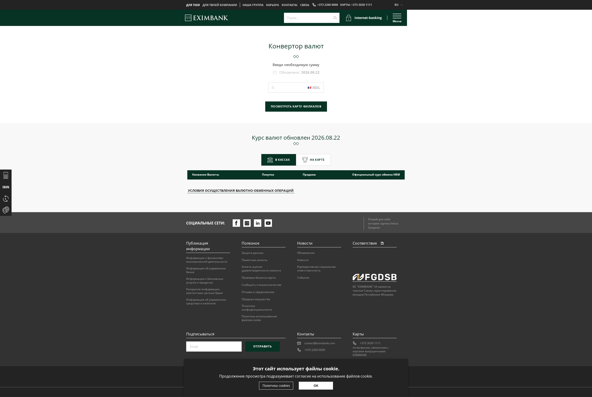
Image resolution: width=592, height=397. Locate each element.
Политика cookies (276, 385)
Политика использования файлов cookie (259, 318)
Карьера (272, 5)
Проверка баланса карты (259, 278)
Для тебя (193, 5)
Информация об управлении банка (206, 270)
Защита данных (252, 253)
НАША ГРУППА (253, 5)
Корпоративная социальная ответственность (316, 268)
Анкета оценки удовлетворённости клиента (261, 268)
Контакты (289, 5)
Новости (303, 260)
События (303, 278)
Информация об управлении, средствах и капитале (206, 301)
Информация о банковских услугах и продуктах (204, 280)
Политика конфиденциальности (257, 308)
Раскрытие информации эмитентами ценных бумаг (204, 291)
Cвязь (304, 5)
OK (316, 385)
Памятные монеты (254, 260)
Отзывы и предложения (258, 292)
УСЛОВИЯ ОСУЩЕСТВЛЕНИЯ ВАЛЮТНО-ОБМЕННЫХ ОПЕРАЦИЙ (241, 190)
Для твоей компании (220, 5)
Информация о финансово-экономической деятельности (206, 260)
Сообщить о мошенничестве (261, 285)
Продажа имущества (256, 299)
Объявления (305, 253)
